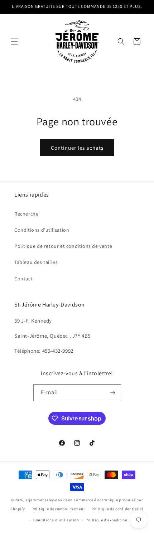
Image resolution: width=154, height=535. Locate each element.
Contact (23, 278)
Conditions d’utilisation (56, 519)
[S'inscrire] (113, 392)
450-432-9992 (57, 350)
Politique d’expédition (106, 519)
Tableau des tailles (36, 262)
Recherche (26, 214)
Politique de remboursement (58, 508)
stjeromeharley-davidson (49, 499)
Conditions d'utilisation (41, 230)
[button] (14, 41)
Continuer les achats (77, 147)
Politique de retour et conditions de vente (63, 246)
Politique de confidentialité (118, 508)
